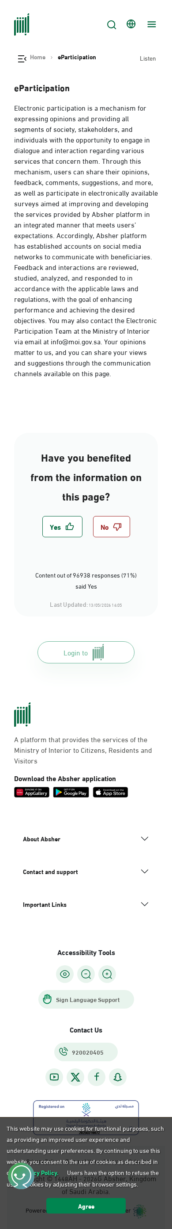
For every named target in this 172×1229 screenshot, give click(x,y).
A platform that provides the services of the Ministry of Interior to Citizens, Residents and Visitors (83, 750)
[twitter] (75, 1077)
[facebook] (96, 1077)
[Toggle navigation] (150, 24)
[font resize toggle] (86, 974)
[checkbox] (62, 526)
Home (37, 56)
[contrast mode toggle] (65, 974)
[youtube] (54, 1077)
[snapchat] (117, 1077)
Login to (76, 652)
